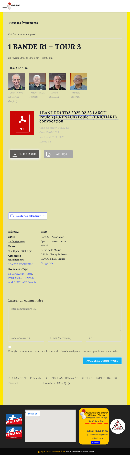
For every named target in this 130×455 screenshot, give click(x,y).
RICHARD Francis (26, 282)
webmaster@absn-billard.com (80, 451)
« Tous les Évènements (23, 22)
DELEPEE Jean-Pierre (20, 273)
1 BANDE (13, 264)
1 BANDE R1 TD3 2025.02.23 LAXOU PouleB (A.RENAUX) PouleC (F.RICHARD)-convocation (78, 117)
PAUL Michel (15, 277)
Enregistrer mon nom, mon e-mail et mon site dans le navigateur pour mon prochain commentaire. (63, 351)
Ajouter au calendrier (28, 215)
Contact (95, 442)
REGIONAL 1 (26, 264)
